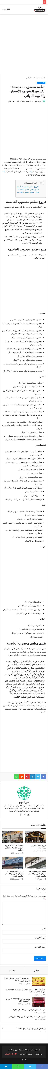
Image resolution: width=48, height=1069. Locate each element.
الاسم (44, 928)
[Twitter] (22, 1059)
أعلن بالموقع (10, 1054)
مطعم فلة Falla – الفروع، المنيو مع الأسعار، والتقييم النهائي (14, 847)
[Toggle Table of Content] (40, 183)
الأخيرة (36, 970)
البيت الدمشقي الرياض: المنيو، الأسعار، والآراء (29, 1010)
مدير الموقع (38, 101)
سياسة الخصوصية (26, 1054)
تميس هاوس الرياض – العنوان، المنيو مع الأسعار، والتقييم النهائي (14, 873)
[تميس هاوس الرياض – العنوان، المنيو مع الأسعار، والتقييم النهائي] (12, 863)
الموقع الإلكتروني (40, 947)
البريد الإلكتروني (40, 938)
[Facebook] (25, 1059)
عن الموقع (39, 1054)
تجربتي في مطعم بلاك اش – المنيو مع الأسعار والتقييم (26, 1017)
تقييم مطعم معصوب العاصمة (27, 192)
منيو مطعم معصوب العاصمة (28, 189)
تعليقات (12, 970)
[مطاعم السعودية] (39, 9)
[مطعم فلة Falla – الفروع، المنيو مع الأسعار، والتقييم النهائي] (12, 837)
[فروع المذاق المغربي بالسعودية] (35, 837)
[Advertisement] (24, 46)
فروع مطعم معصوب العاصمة (27, 187)
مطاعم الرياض (31, 78)
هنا (31, 172)
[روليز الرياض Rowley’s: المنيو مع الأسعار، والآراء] (38, 1002)
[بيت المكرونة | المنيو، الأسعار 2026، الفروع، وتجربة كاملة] (38, 981)
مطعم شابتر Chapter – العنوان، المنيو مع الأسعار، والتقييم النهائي (37, 873)
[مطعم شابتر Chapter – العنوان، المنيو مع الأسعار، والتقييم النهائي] (35, 863)
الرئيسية (41, 78)
